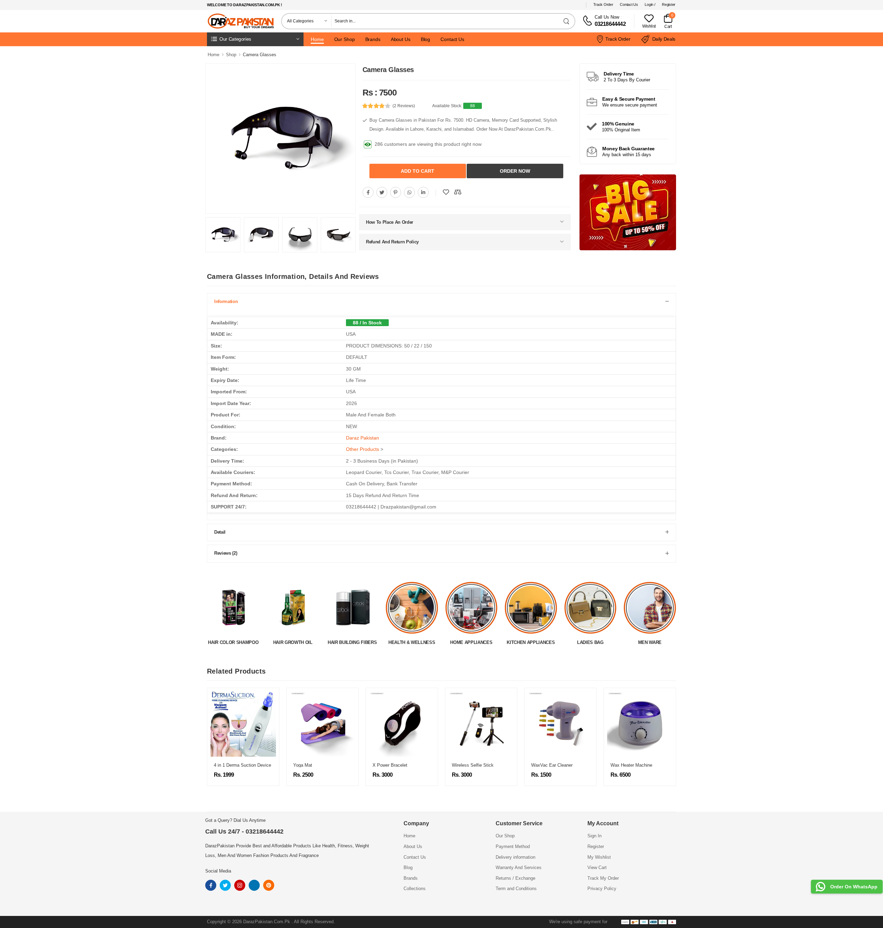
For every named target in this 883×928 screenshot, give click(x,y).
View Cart (597, 867)
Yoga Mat (229, 765)
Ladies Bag (530, 642)
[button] (255, 39)
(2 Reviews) (404, 106)
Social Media (218, 871)
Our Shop (344, 39)
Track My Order (603, 878)
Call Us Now (607, 17)
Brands (372, 39)
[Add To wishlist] (446, 191)
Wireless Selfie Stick (399, 765)
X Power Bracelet (316, 765)
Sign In (594, 835)
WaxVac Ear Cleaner (478, 765)
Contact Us (629, 4)
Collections (415, 888)
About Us (400, 39)
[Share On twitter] (381, 190)
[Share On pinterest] (395, 190)
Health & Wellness (352, 642)
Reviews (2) (225, 553)
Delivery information (515, 857)
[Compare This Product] (458, 191)
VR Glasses (628, 765)
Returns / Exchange (515, 878)
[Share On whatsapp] (409, 190)
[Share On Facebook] (368, 190)
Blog (425, 39)
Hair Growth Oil (233, 642)
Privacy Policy (601, 888)
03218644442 (610, 24)
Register (668, 4)
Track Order (603, 4)
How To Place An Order (389, 220)
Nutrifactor (650, 642)
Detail (220, 532)
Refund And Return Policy (392, 240)
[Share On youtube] (423, 190)
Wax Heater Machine (558, 765)
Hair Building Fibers (292, 642)
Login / (650, 4)
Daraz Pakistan (362, 438)
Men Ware (590, 642)
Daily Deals (663, 39)
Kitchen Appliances (471, 642)
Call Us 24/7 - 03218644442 (244, 831)
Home (317, 39)
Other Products (362, 449)
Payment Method (513, 846)
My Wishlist (599, 857)
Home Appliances (412, 642)
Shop (231, 54)
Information (226, 301)
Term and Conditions (516, 888)
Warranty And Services (519, 867)
